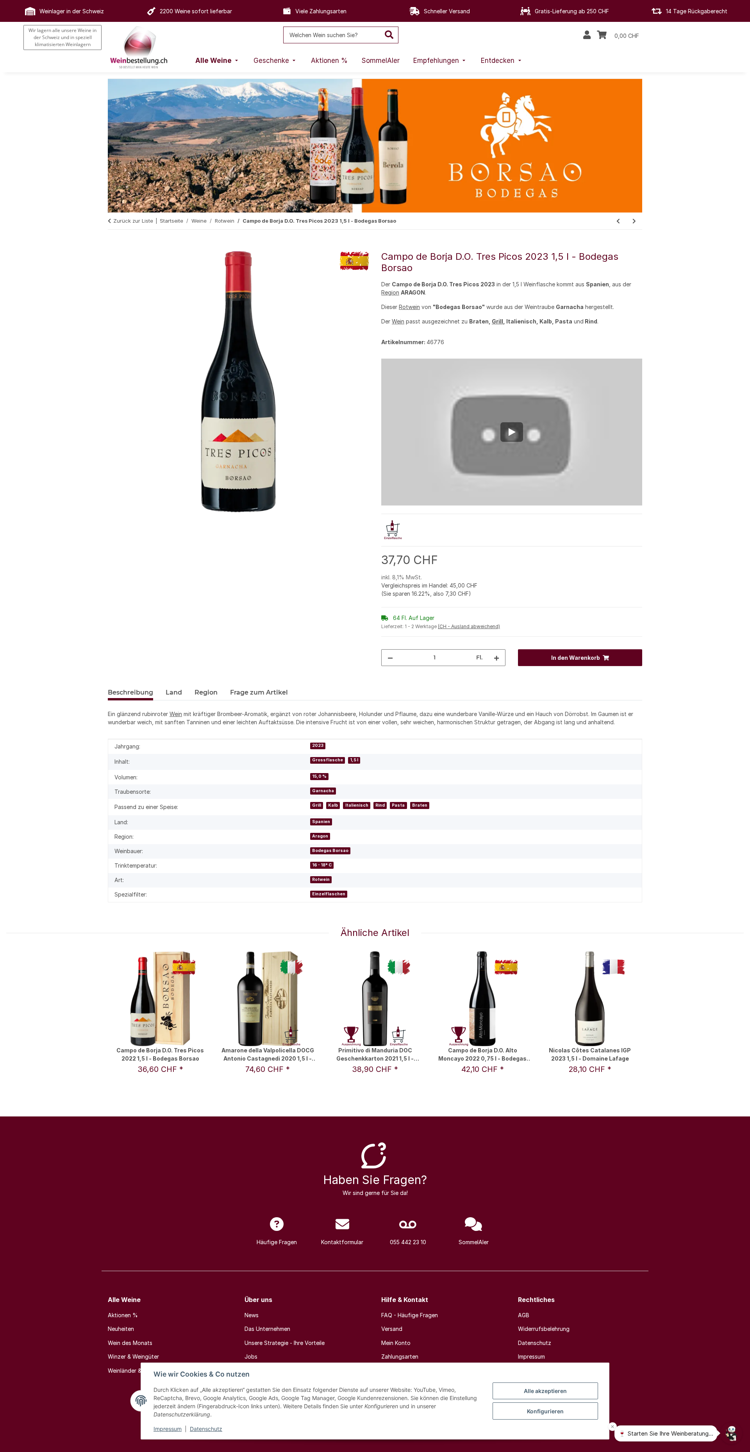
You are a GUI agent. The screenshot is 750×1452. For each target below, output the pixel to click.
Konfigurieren (545, 1411)
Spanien (321, 821)
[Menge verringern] (390, 658)
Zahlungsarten (399, 1356)
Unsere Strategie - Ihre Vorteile (285, 1342)
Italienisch (356, 805)
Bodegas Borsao (330, 850)
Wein (398, 321)
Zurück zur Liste (133, 221)
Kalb (333, 805)
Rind (380, 805)
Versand (391, 1328)
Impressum (168, 1428)
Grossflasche (327, 760)
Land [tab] (174, 692)
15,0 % (319, 776)
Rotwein (409, 307)
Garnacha (323, 790)
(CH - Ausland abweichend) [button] (469, 626)
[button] (587, 35)
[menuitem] (217, 61)
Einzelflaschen (328, 894)
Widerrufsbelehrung (544, 1328)
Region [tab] (206, 692)
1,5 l (354, 760)
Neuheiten (121, 1328)
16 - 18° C (322, 865)
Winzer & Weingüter (133, 1356)
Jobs (251, 1356)
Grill (497, 321)
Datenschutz (206, 1428)
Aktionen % (123, 1315)
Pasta (398, 805)
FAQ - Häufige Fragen (409, 1315)
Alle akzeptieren (545, 1391)
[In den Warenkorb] (114, 247)
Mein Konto (396, 1342)
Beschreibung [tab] (130, 692)
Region (390, 292)
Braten (419, 805)
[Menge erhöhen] (496, 658)
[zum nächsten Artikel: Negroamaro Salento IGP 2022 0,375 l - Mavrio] (634, 221)
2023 (317, 745)
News (252, 1315)
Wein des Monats (130, 1342)
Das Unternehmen (267, 1328)
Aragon (320, 836)
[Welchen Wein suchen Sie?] (389, 35)
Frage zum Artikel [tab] (259, 692)
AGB (523, 1315)
